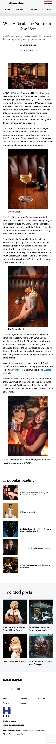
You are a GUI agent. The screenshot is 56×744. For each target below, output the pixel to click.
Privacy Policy (8, 734)
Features (46, 10)
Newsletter (20, 734)
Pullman (16, 93)
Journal (23, 703)
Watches (19, 10)
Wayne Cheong (29, 45)
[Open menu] (5, 3)
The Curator (45, 369)
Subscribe (48, 3)
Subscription (28, 730)
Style (7, 10)
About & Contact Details (12, 730)
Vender (16, 369)
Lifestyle (33, 10)
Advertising (39, 730)
